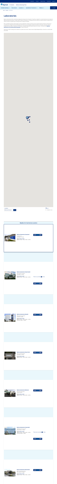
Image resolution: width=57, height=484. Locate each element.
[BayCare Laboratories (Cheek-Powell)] (9, 275)
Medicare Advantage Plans (21, 4)
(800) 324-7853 (21, 238)
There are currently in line (39, 432)
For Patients (11, 4)
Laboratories (11, 10)
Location (6, 208)
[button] (27, 118)
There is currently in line (39, 276)
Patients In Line (49, 209)
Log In (54, 7)
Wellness (41, 7)
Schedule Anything (4, 7)
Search (53, 1)
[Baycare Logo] (4, 4)
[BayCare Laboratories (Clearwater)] (10, 237)
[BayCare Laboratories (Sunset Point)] (9, 355)
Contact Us (32, 1)
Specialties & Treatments (31, 7)
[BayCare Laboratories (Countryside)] (9, 430)
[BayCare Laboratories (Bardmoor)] (9, 393)
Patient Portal (42, 1)
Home (4, 10)
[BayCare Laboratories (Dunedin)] (9, 317)
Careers (37, 1)
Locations (21, 7)
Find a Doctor (14, 7)
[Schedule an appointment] (37, 235)
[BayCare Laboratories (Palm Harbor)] (9, 472)
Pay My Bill (49, 1)
